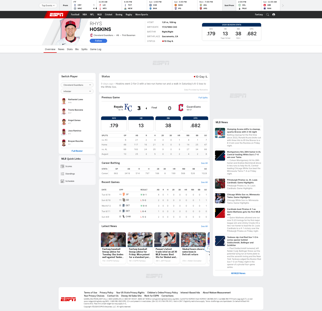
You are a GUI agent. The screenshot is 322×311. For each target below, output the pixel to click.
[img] (146, 108)
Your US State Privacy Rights (130, 293)
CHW (128, 216)
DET (128, 205)
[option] (113, 248)
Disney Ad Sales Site (131, 296)
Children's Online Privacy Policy (162, 293)
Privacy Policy (106, 293)
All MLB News (238, 273)
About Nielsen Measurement (217, 293)
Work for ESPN (151, 296)
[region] (154, 144)
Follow (98, 40)
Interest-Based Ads (190, 293)
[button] (267, 14)
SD (127, 200)
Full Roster (77, 151)
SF (127, 194)
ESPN (56, 14)
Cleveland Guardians (103, 35)
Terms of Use (90, 293)
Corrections (168, 296)
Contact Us (113, 296)
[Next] (282, 5)
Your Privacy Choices (94, 296)
